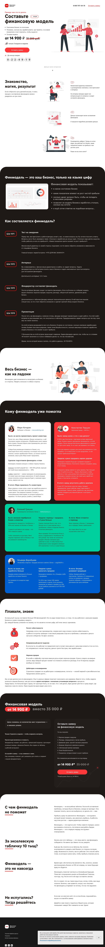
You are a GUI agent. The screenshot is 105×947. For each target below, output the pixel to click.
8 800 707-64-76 (79, 6)
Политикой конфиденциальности (50, 940)
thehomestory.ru (45, 512)
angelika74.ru (59, 562)
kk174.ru (86, 430)
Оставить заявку (94, 6)
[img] (6, 945)
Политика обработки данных (11, 933)
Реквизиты (7, 935)
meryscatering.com (38, 430)
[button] (17, 50)
